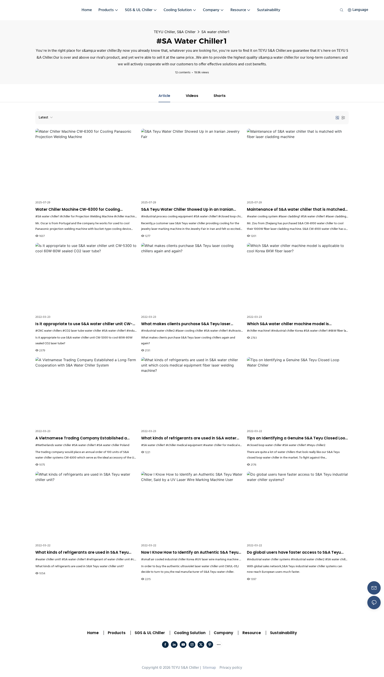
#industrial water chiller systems (268, 559)
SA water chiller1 (215, 32)
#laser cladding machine (342, 216)
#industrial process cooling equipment (167, 216)
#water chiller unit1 (48, 559)
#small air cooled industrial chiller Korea (167, 559)
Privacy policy (231, 668)
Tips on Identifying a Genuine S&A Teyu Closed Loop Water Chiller (297, 438)
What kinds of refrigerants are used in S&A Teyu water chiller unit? (82, 552)
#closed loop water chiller (264, 445)
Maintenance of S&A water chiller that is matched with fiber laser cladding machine (296, 209)
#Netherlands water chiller (53, 445)
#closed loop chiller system (236, 216)
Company (223, 632)
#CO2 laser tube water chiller (81, 330)
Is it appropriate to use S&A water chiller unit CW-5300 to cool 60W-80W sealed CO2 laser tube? (83, 324)
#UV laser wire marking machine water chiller (225, 559)
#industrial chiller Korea (287, 330)
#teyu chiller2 (316, 445)
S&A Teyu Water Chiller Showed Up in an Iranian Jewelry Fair (187, 209)
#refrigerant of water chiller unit (108, 559)
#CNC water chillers (48, 330)
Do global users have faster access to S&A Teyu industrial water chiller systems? (294, 552)
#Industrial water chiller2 (158, 330)
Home (93, 632)
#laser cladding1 (289, 216)
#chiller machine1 (126, 216)
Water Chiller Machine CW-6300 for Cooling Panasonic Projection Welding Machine (77, 209)
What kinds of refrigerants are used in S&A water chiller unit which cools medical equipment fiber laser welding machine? (188, 438)
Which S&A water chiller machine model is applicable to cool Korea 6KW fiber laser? (288, 324)
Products (116, 632)
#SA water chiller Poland (112, 445)
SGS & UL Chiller (150, 632)
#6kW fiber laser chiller (343, 330)
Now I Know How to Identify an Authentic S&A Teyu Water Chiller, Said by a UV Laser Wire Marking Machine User (189, 552)
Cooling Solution (190, 632)
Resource (251, 632)
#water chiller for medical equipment (228, 445)
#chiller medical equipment (184, 445)
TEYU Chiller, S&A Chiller (175, 32)
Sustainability (283, 632)
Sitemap (209, 668)
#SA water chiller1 (47, 216)
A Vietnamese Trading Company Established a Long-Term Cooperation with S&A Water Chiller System (81, 438)
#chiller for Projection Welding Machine (86, 216)
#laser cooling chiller (189, 330)
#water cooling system (262, 216)
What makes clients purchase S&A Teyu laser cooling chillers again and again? (185, 324)
